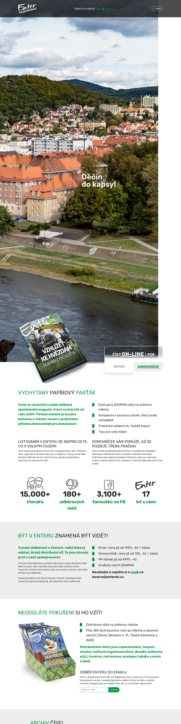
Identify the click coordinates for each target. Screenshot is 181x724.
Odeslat (114, 689)
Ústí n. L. (109, 8)
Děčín (99, 8)
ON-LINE (133, 354)
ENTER (119, 366)
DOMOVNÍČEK (148, 366)
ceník (134, 572)
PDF (151, 354)
